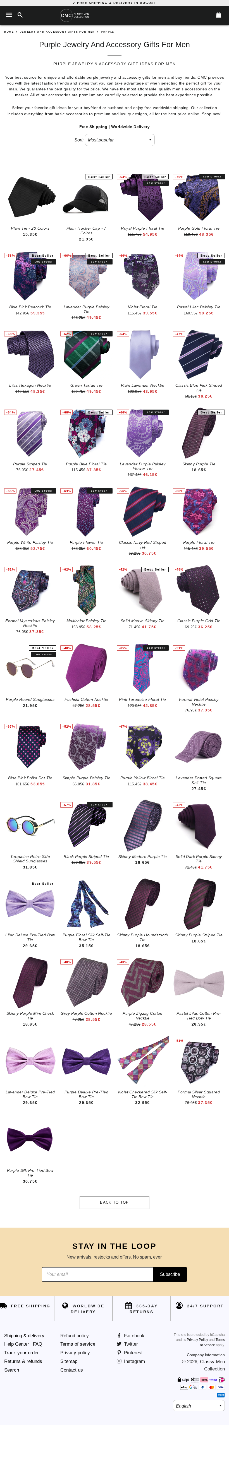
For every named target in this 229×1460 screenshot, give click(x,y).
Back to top (114, 1202)
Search (11, 1370)
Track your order (21, 1352)
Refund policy (74, 1335)
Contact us (71, 1370)
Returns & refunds (23, 1361)
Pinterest (133, 1352)
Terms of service (77, 1344)
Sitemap (68, 1361)
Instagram (134, 1361)
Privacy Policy (197, 1340)
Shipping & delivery (24, 1335)
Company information (206, 1355)
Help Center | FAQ (23, 1344)
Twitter (130, 1344)
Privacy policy (75, 1352)
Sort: (79, 140)
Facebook (133, 1335)
